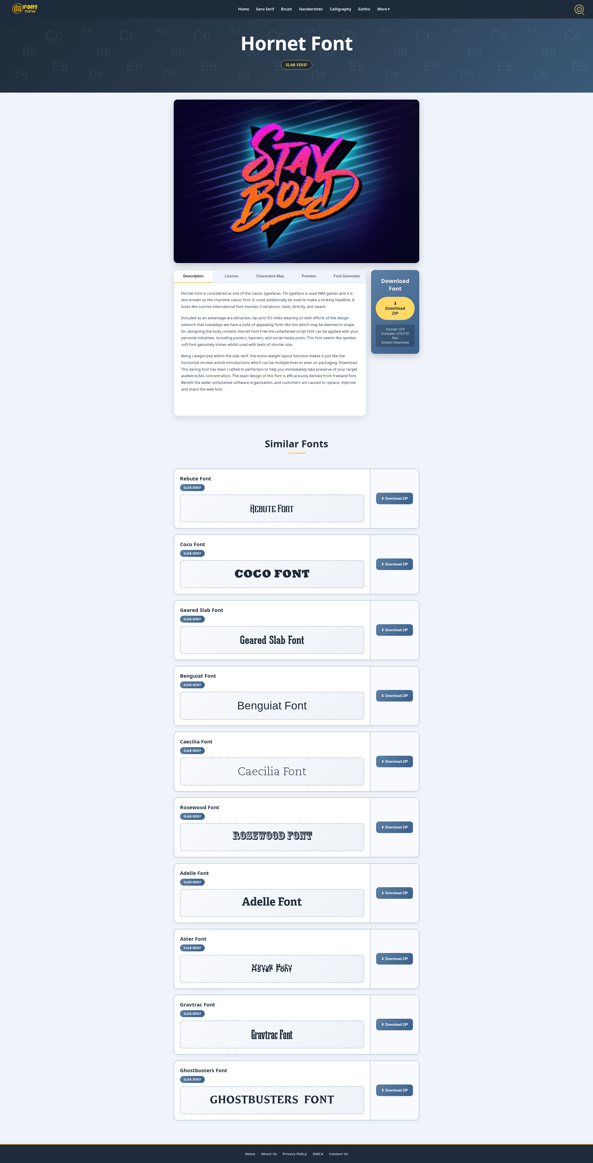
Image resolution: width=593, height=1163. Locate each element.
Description (193, 276)
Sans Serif (265, 9)
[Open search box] (579, 9)
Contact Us (338, 1153)
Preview (309, 276)
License (232, 276)
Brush (286, 9)
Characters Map (270, 276)
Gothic (364, 9)
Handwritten (311, 9)
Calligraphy (340, 9)
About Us (269, 1153)
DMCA (318, 1153)
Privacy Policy (295, 1153)
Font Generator (347, 276)
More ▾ (383, 9)
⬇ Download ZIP (395, 308)
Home (243, 9)
